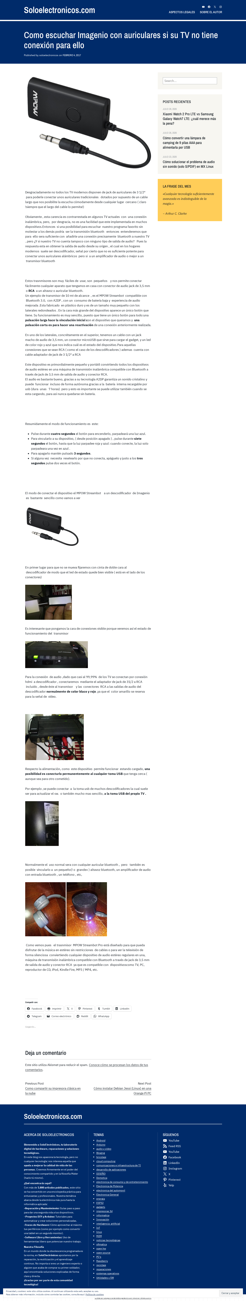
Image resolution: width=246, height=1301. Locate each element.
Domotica (101, 1177)
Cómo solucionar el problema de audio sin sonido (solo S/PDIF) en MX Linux (189, 164)
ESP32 (100, 1203)
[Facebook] (209, 6)
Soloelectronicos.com (59, 10)
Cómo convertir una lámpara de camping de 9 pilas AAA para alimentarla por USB (184, 143)
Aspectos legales (182, 12)
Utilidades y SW (105, 1277)
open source (103, 1252)
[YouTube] (203, 6)
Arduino (100, 1144)
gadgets (100, 1207)
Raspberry (102, 1261)
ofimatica (101, 1244)
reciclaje (101, 1265)
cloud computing (105, 1161)
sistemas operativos (107, 1273)
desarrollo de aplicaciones (111, 1169)
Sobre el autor (211, 12)
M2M (99, 1236)
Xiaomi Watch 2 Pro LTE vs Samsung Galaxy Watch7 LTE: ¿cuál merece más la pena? (189, 119)
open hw (101, 1248)
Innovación (102, 1219)
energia (100, 1198)
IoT (98, 1227)
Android (100, 1140)
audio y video (103, 1148)
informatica (102, 1215)
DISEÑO (101, 1173)
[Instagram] (220, 6)
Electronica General (107, 1194)
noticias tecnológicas (108, 1240)
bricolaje (101, 1157)
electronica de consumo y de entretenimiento (122, 1182)
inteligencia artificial (108, 1223)
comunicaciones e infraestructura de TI (118, 1165)
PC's (98, 1256)
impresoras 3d (104, 1211)
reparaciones (103, 1269)
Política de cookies (95, 1294)
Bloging (100, 1153)
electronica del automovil (110, 1190)
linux (99, 1232)
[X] (214, 6)
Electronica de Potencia (109, 1186)
